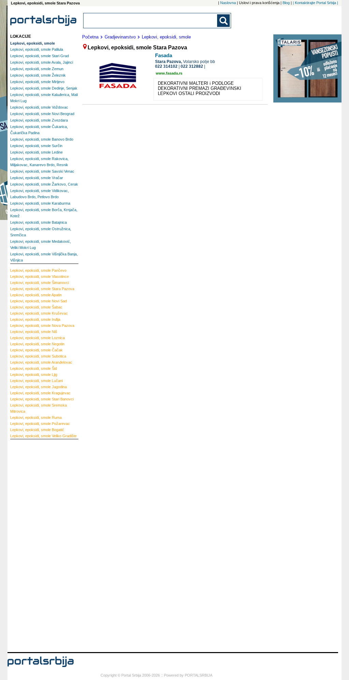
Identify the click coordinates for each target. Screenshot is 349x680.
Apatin (36, 295)
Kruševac (39, 313)
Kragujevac (40, 393)
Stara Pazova (42, 289)
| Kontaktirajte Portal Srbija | (315, 3)
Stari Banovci (42, 399)
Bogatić (37, 430)
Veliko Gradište (43, 436)
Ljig (33, 375)
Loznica (37, 338)
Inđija (35, 319)
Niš (33, 332)
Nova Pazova (42, 325)
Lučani (36, 381)
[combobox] (150, 20)
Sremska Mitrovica (38, 408)
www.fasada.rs (169, 73)
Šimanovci (39, 283)
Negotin (37, 344)
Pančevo (38, 270)
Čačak (36, 350)
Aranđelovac (41, 362)
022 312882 (192, 66)
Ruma (36, 417)
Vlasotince (39, 276)
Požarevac (40, 424)
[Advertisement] (37, 545)
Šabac (36, 307)
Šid (33, 368)
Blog (286, 3)
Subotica (38, 356)
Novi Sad (38, 301)
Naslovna (228, 3)
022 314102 (166, 66)
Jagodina (38, 387)
